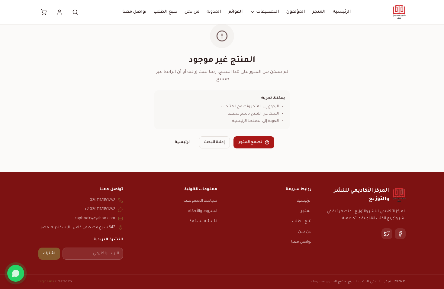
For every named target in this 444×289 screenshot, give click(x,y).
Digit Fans (46, 282)
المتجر (319, 12)
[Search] (75, 12)
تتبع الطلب (165, 12)
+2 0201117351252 (100, 209)
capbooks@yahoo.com (95, 218)
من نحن (192, 12)
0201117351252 (102, 200)
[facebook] (400, 233)
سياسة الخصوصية (200, 201)
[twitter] (386, 233)
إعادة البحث (214, 142)
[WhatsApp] (15, 273)
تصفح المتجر (250, 142)
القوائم (235, 12)
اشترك (49, 254)
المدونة (214, 12)
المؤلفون (295, 12)
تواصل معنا (134, 12)
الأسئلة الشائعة (203, 221)
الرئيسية (342, 12)
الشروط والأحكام (202, 211)
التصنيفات (267, 12)
